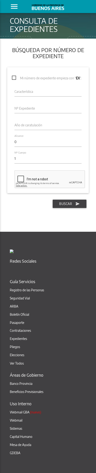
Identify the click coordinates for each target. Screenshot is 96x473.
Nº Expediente (24, 108)
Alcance (19, 136)
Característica (23, 92)
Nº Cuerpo (20, 152)
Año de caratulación (28, 125)
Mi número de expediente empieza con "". (51, 78)
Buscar (65, 204)
